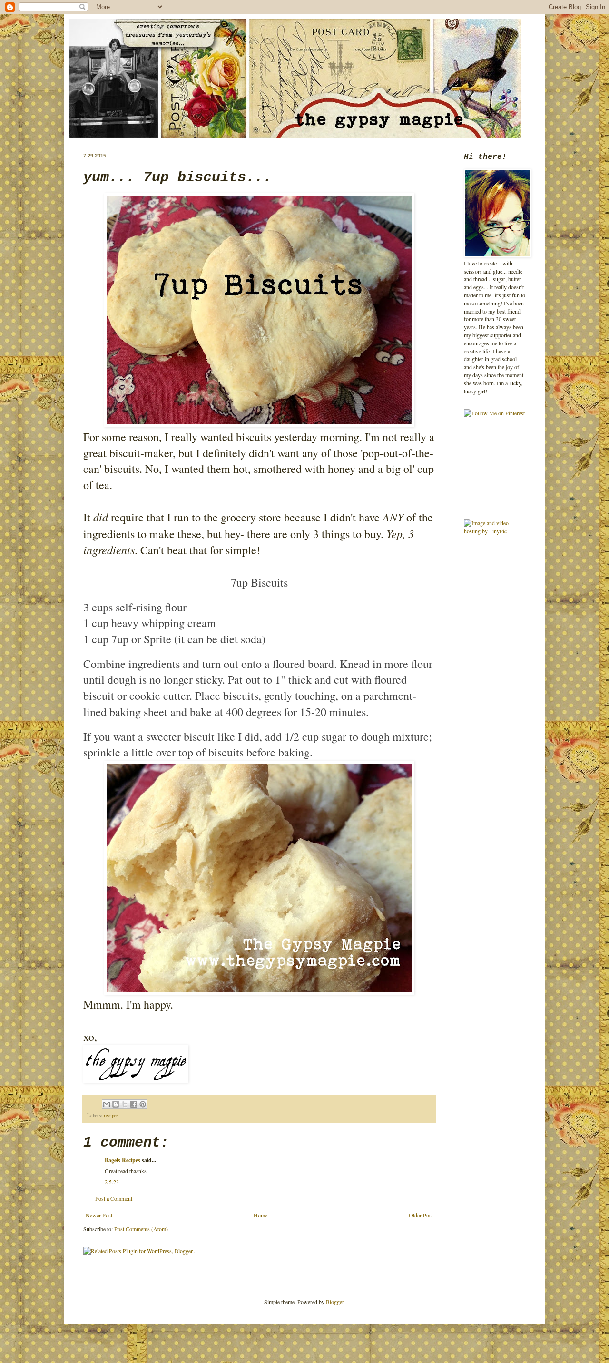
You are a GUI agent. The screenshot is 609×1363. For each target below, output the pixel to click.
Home (260, 1215)
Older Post (421, 1215)
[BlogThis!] (115, 1104)
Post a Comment (113, 1198)
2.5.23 (112, 1182)
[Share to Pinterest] (142, 1104)
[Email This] (106, 1104)
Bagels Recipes (122, 1160)
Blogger (335, 1301)
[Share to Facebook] (133, 1104)
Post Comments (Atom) (141, 1229)
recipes (111, 1115)
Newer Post (99, 1215)
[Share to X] (124, 1104)
